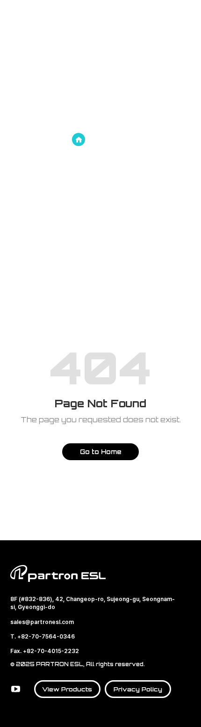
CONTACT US (166, 18)
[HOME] (78, 139)
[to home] (50, 19)
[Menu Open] (186, 18)
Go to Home (101, 451)
